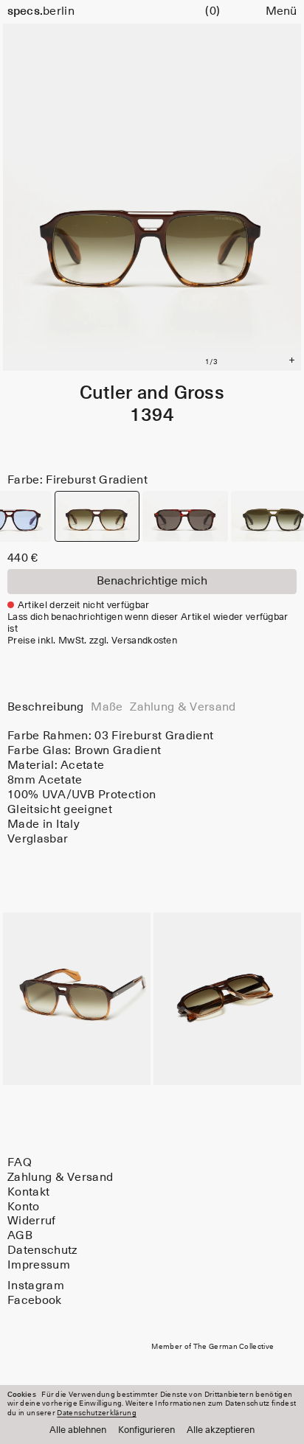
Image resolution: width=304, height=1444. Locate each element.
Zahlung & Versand (60, 1177)
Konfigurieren (146, 1430)
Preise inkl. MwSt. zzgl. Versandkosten (92, 641)
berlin (41, 11)
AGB (19, 1235)
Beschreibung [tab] (45, 707)
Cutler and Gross (152, 393)
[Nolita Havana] (184, 516)
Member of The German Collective (212, 1347)
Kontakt (28, 1192)
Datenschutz (42, 1250)
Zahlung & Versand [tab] (182, 707)
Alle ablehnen (77, 1430)
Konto (23, 1207)
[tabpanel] (152, 788)
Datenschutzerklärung (96, 1413)
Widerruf (31, 1221)
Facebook (34, 1300)
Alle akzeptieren (221, 1430)
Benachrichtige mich (152, 581)
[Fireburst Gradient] (97, 516)
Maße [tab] (106, 707)
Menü (281, 11)
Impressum (38, 1265)
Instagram (35, 1285)
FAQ (19, 1162)
